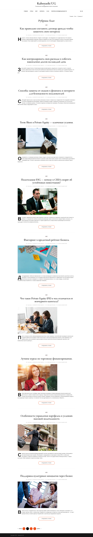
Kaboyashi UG (46, 3)
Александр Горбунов (51, 35)
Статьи (31, 11)
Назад (20, 528)
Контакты (42, 11)
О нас (47, 11)
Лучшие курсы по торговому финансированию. (46, 358)
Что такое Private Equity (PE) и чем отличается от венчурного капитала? (46, 300)
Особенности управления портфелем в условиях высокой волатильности (47, 417)
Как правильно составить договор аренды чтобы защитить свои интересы (46, 30)
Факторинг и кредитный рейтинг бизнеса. (46, 239)
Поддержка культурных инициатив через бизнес (46, 476)
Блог (36, 11)
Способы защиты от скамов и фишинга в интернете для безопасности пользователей (46, 92)
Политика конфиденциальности (59, 11)
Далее (38, 528)
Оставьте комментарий (62, 35)
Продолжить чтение (46, 45)
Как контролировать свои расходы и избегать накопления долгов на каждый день (46, 60)
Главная (26, 11)
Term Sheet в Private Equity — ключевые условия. (46, 122)
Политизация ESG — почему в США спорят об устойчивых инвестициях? (46, 181)
